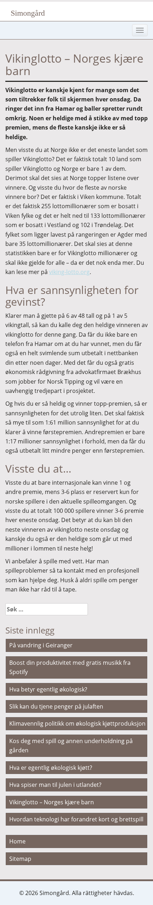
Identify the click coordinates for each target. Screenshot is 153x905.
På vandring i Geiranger (41, 645)
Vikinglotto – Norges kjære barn (51, 802)
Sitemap (20, 859)
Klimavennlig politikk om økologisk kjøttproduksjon (77, 723)
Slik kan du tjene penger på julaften (56, 706)
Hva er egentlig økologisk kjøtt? (50, 768)
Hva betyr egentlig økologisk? (48, 689)
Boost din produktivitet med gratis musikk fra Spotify (70, 667)
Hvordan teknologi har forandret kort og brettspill (76, 819)
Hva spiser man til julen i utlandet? (55, 785)
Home (17, 841)
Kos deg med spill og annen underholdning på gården (71, 745)
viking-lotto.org (69, 272)
